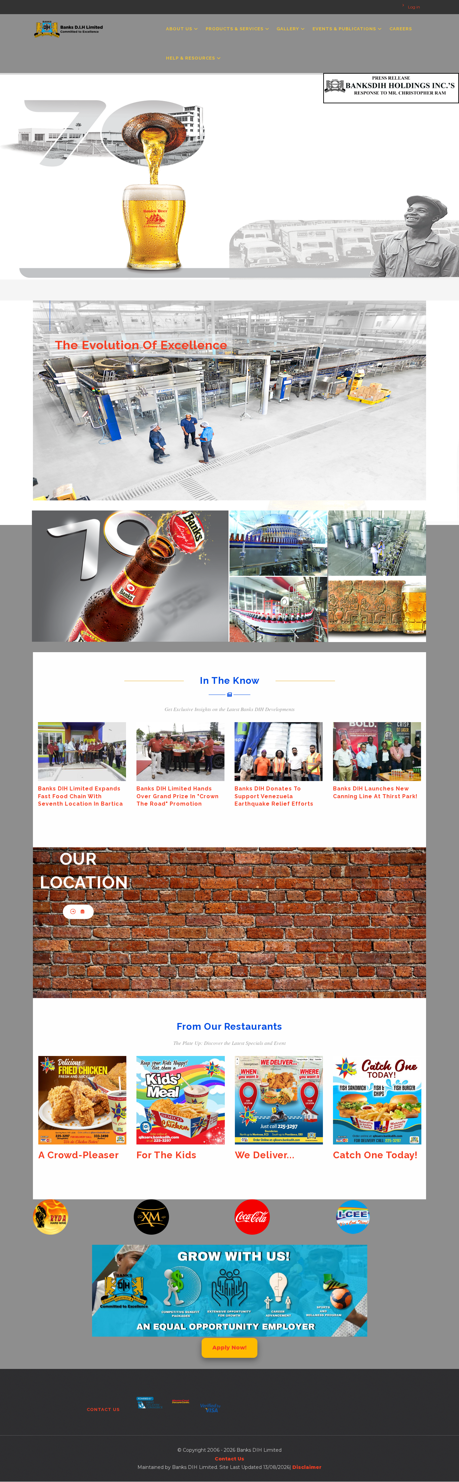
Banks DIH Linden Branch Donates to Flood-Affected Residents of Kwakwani (414, 796)
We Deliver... (166, 1155)
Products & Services (235, 28)
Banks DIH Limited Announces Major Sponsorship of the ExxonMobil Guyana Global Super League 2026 (314, 803)
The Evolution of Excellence (141, 345)
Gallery (288, 28)
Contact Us (103, 1409)
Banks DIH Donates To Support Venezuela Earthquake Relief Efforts (116, 796)
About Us (180, 28)
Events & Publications (344, 28)
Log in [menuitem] (414, 7)
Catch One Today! (277, 1155)
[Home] (69, 27)
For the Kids (68, 1155)
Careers (400, 28)
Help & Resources (191, 58)
